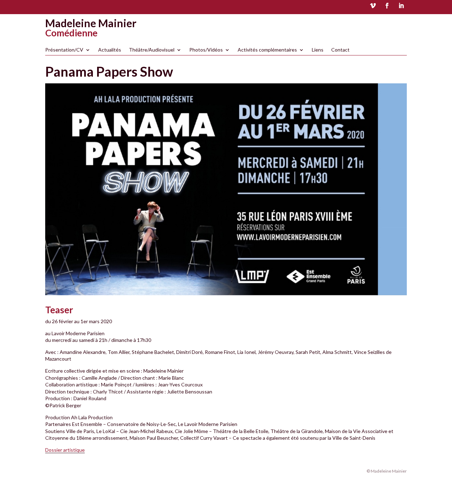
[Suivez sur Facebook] (387, 5)
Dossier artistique (65, 450)
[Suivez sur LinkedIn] (401, 5)
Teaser (59, 309)
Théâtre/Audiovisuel (151, 50)
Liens (317, 50)
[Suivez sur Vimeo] (373, 5)
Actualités (109, 50)
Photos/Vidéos (206, 50)
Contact (340, 50)
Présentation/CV (64, 50)
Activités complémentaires (267, 50)
